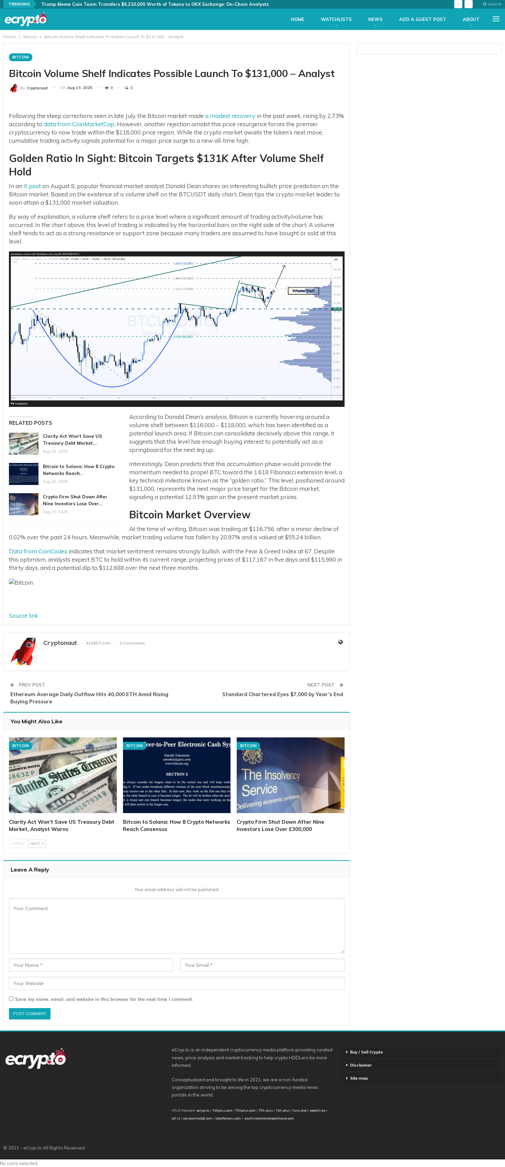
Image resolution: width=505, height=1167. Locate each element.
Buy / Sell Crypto (366, 1052)
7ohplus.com (222, 1110)
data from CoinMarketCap (79, 124)
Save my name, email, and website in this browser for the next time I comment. (104, 999)
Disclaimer (361, 1065)
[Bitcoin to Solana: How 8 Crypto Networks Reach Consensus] (23, 474)
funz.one (299, 1110)
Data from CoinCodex (38, 551)
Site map (359, 1078)
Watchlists (336, 19)
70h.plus (265, 1110)
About (471, 19)
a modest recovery (230, 115)
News (375, 19)
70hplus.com (245, 1110)
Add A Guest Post (422, 19)
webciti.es (317, 1110)
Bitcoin (20, 57)
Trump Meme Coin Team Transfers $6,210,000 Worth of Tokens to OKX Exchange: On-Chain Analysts (155, 4)
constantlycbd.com (197, 1118)
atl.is (176, 1118)
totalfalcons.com (228, 1118)
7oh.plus (283, 1110)
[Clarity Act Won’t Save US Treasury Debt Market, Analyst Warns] (23, 444)
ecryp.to (203, 1110)
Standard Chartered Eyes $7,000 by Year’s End (282, 694)
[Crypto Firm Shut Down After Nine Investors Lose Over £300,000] (23, 504)
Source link (23, 615)
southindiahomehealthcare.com (269, 1118)
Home (297, 19)
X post (31, 186)
